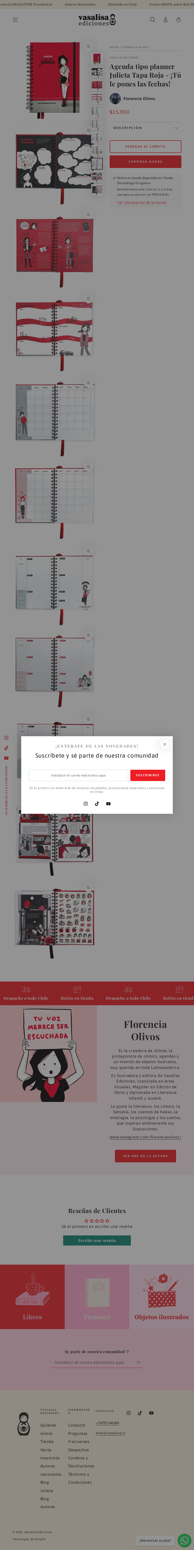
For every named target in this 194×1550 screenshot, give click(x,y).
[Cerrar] (164, 744)
